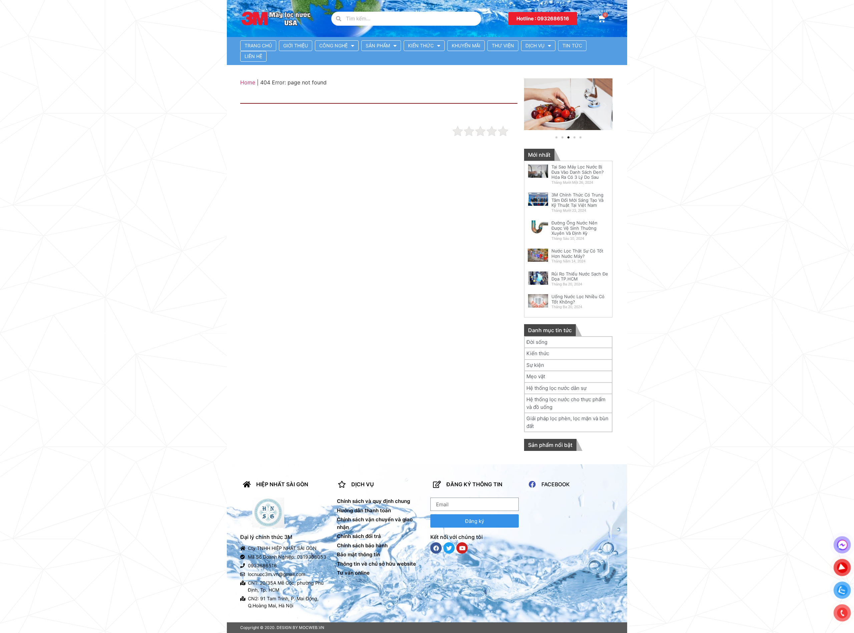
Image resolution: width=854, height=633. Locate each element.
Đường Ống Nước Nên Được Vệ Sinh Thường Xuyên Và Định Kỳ (574, 228)
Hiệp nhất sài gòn (282, 484)
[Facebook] (436, 548)
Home (247, 82)
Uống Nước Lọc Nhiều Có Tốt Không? (577, 299)
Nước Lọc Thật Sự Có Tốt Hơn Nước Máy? (577, 253)
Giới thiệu (295, 45)
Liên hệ (253, 56)
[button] (542, 18)
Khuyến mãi (466, 45)
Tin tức (572, 45)
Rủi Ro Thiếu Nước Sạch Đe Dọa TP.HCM (579, 276)
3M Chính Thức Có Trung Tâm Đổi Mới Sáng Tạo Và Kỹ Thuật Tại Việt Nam (577, 200)
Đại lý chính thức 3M (266, 537)
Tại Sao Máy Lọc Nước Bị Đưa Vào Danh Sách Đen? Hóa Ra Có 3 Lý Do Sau (577, 172)
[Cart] (601, 19)
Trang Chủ (258, 45)
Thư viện (503, 45)
